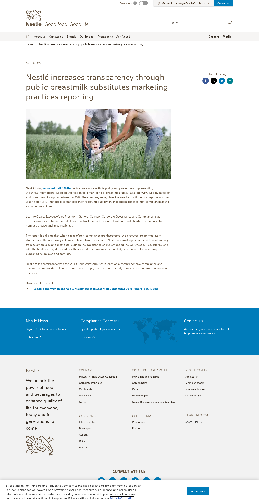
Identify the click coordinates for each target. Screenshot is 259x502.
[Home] (58, 18)
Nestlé (37, 320)
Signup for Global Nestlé (46, 329)
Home (27, 36)
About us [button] (39, 36)
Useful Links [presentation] (142, 416)
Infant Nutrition (87, 421)
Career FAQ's (193, 395)
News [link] (43, 320)
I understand (197, 491)
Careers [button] (214, 36)
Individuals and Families (145, 376)
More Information (122, 498)
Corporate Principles (90, 382)
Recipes (136, 428)
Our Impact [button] (87, 36)
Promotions (105, 36)
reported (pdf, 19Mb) (57, 188)
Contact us (223, 3)
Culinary (83, 434)
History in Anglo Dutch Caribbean (98, 376)
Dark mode (126, 3)
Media (227, 36)
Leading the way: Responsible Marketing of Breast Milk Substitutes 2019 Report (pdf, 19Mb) (95, 288)
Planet (135, 389)
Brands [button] (71, 36)
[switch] (143, 3)
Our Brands (85, 389)
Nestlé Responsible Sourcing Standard (153, 401)
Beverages (85, 428)
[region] (129, 491)
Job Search (191, 376)
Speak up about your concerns (100, 329)
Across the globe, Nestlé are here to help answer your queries (207, 331)
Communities (139, 382)
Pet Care (84, 447)
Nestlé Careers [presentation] (197, 370)
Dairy (82, 440)
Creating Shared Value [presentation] (150, 370)
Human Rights (140, 395)
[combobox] (196, 22)
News (82, 401)
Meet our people (194, 382)
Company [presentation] (86, 370)
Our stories (56, 36)
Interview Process (195, 389)
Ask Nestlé (85, 395)
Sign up (33, 336)
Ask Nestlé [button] (123, 36)
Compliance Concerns (100, 320)
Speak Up (89, 336)
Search (229, 22)
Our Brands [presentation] (88, 416)
